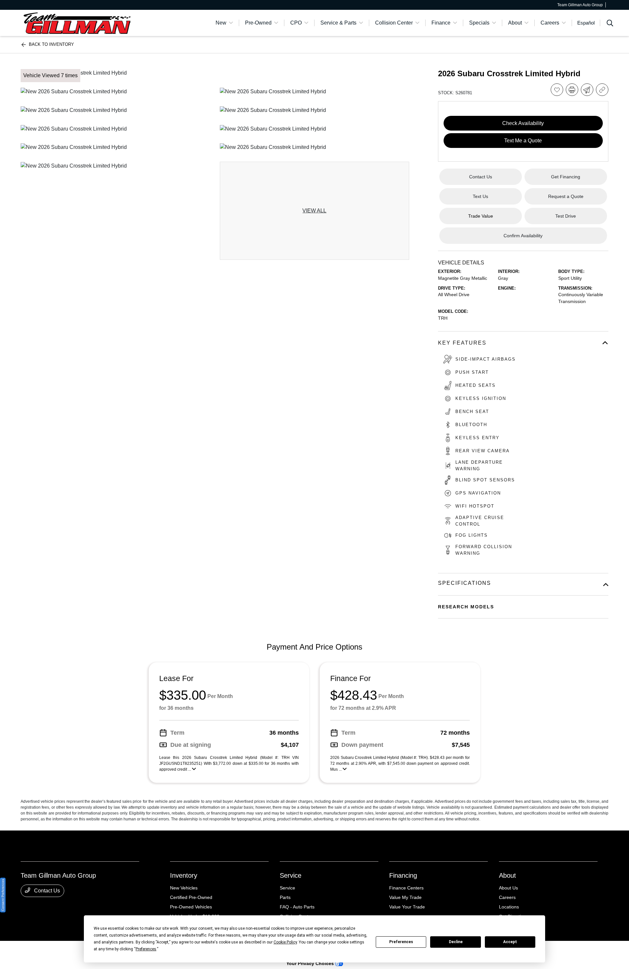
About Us (508, 887)
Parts (285, 897)
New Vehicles (184, 887)
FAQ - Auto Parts (297, 906)
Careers (507, 897)
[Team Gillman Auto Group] (77, 22)
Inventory (183, 875)
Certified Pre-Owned (191, 897)
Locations (509, 906)
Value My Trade (405, 897)
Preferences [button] (146, 949)
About (507, 875)
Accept (510, 942)
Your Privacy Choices (310, 963)
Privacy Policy (81, 949)
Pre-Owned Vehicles (191, 906)
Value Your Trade (407, 906)
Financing (403, 875)
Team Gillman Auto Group (43, 949)
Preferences (401, 942)
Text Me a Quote (523, 140)
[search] (610, 24)
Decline (456, 942)
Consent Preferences (3, 895)
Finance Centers (406, 887)
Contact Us (46, 890)
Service (290, 875)
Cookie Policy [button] (285, 942)
